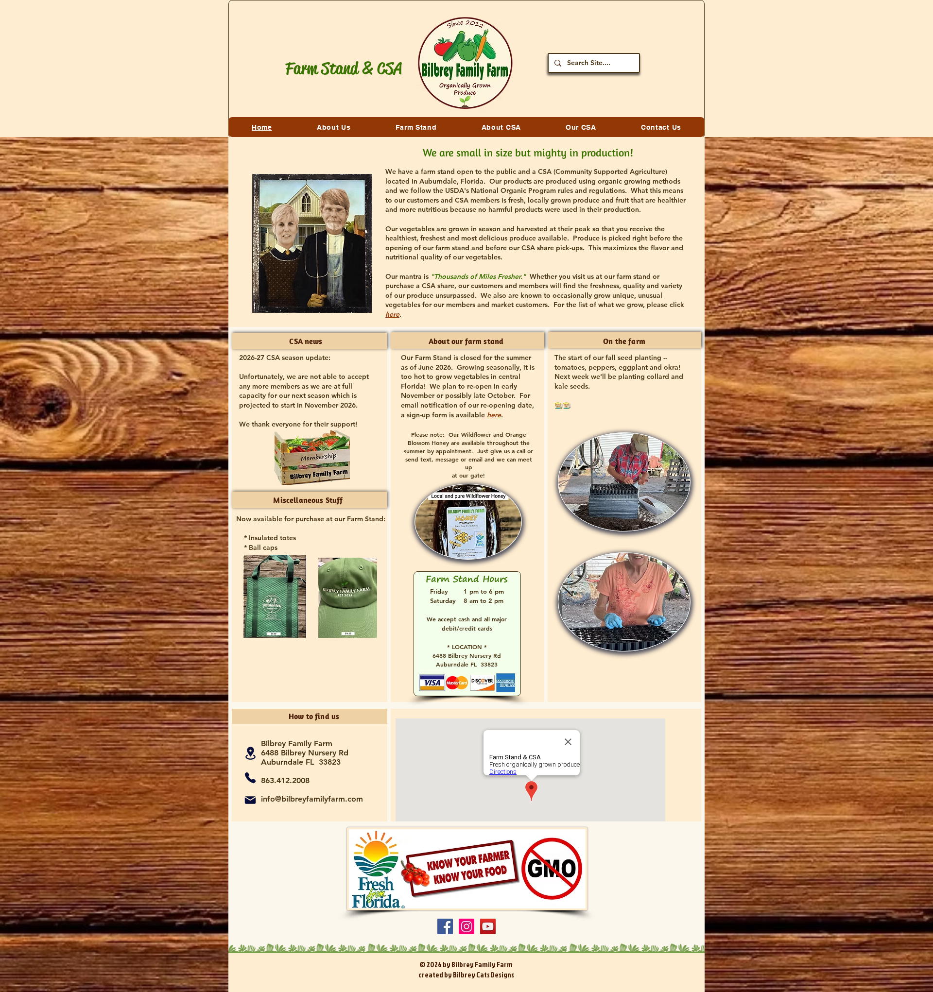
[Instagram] (466, 926)
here (494, 414)
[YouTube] (488, 926)
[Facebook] (445, 926)
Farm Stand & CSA (343, 68)
